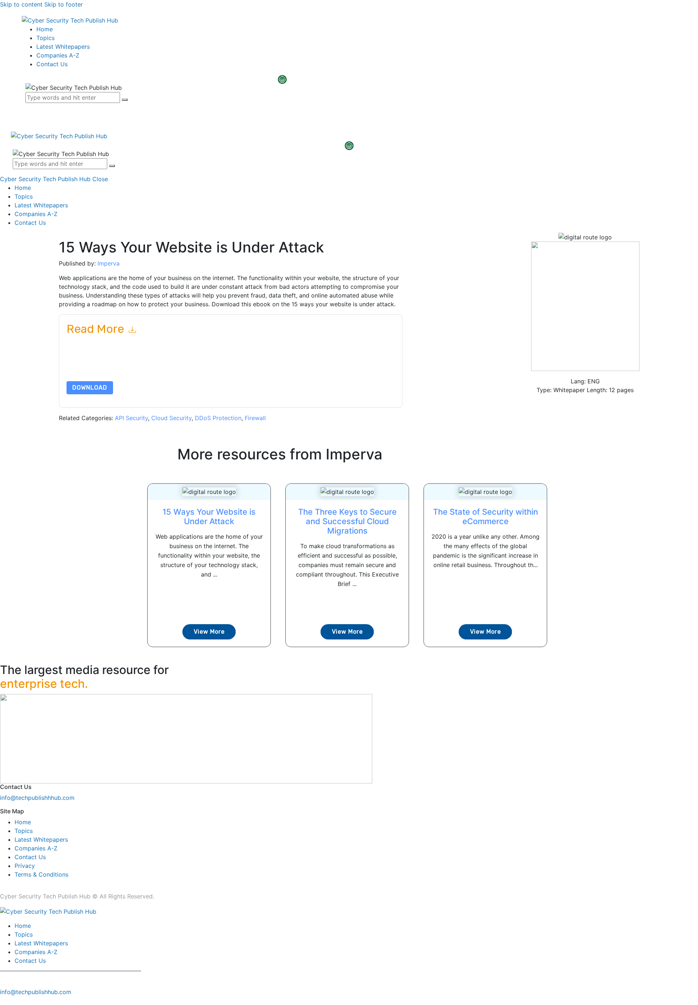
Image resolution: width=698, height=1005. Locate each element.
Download (89, 387)
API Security (131, 418)
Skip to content (21, 4)
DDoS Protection (218, 418)
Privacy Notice (286, 364)
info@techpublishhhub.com (37, 797)
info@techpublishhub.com (35, 992)
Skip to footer (63, 4)
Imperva (108, 263)
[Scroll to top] (4, 1000)
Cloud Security (171, 418)
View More (209, 631)
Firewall (255, 418)
